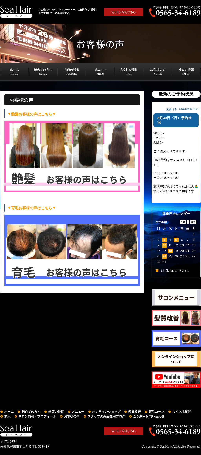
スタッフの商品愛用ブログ (106, 416)
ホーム (9, 411)
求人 (7, 416)
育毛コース (156, 411)
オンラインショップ (106, 411)
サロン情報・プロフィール (37, 416)
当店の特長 (56, 411)
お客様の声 (72, 416)
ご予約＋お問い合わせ (148, 416)
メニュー (78, 411)
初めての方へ (31, 411)
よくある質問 (181, 411)
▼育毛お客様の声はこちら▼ (31, 208)
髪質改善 (134, 411)
